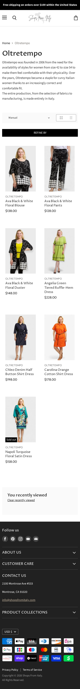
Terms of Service (32, 670)
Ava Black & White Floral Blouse (19, 203)
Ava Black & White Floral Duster (19, 285)
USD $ (8, 632)
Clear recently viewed (21, 500)
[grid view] (61, 117)
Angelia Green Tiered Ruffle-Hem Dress (58, 287)
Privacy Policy (10, 670)
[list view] (71, 117)
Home (6, 43)
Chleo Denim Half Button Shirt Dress (19, 372)
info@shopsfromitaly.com (18, 600)
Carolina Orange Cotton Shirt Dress (58, 372)
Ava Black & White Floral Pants (58, 203)
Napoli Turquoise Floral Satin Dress (18, 454)
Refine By (40, 133)
